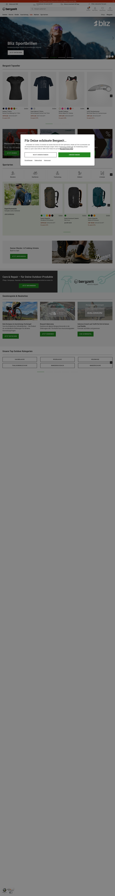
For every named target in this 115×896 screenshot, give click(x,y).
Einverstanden (74, 155)
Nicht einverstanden (40, 155)
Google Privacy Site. (66, 149)
